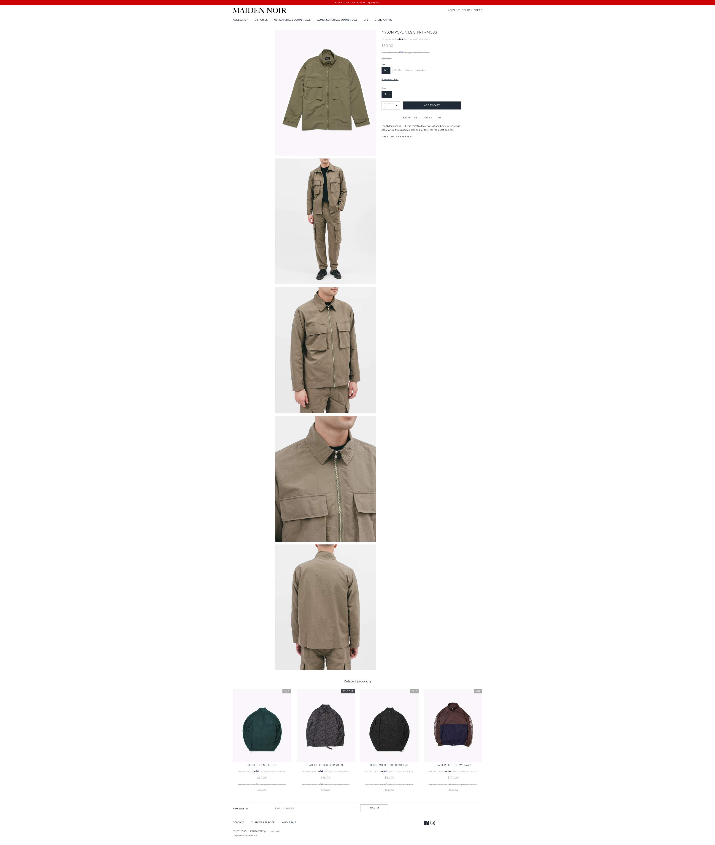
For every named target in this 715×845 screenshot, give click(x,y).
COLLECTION (240, 19)
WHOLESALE (289, 822)
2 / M (397, 70)
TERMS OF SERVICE (258, 831)
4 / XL (420, 70)
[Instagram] (433, 823)
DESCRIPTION (409, 117)
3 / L (408, 70)
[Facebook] (426, 823)
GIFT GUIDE (261, 19)
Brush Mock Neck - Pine (262, 765)
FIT (439, 117)
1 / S (386, 70)
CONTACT (238, 822)
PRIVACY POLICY (240, 831)
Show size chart (390, 79)
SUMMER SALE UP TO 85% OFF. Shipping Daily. (357, 2)
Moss (387, 94)
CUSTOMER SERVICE (263, 822)
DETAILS (427, 117)
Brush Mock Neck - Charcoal (389, 765)
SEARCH (467, 10)
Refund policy (274, 831)
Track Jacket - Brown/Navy (453, 765)
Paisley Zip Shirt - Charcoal (326, 765)
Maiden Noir (252, 835)
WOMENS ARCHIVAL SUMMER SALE (337, 19)
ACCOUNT (454, 10)
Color (384, 88)
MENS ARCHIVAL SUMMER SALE (292, 19)
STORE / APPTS (383, 19)
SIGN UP (374, 808)
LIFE (366, 19)
